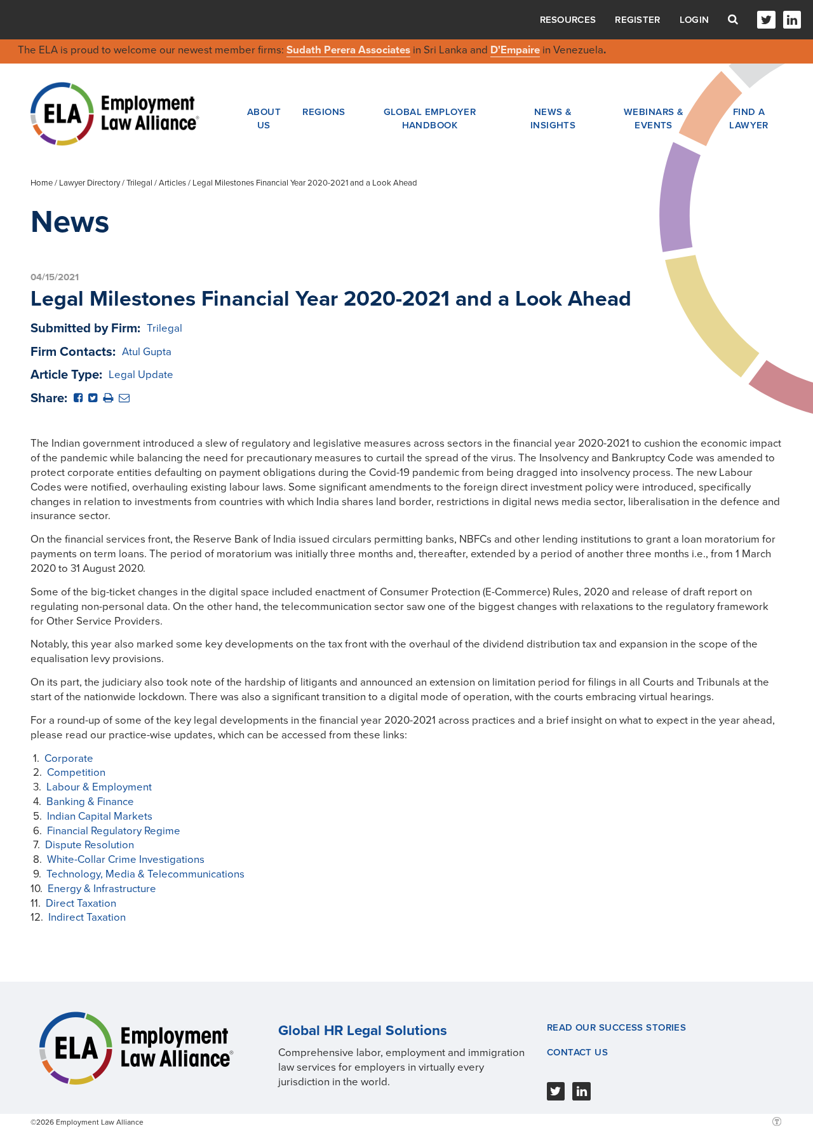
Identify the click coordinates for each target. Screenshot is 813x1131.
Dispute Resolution (89, 844)
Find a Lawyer (749, 118)
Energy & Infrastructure (102, 888)
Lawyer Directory (89, 183)
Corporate (68, 758)
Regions (323, 112)
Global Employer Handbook (430, 118)
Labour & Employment (99, 787)
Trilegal (139, 183)
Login (694, 19)
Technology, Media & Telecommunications (145, 874)
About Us (264, 118)
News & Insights (553, 118)
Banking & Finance (90, 801)
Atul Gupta (146, 351)
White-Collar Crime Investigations (126, 859)
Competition (76, 772)
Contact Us (577, 1052)
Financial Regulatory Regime (113, 830)
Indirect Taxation (87, 917)
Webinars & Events (653, 118)
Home (41, 183)
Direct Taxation (81, 903)
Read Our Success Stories (617, 1027)
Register (637, 19)
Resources (568, 19)
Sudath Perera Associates (348, 50)
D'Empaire (515, 50)
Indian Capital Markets (99, 816)
